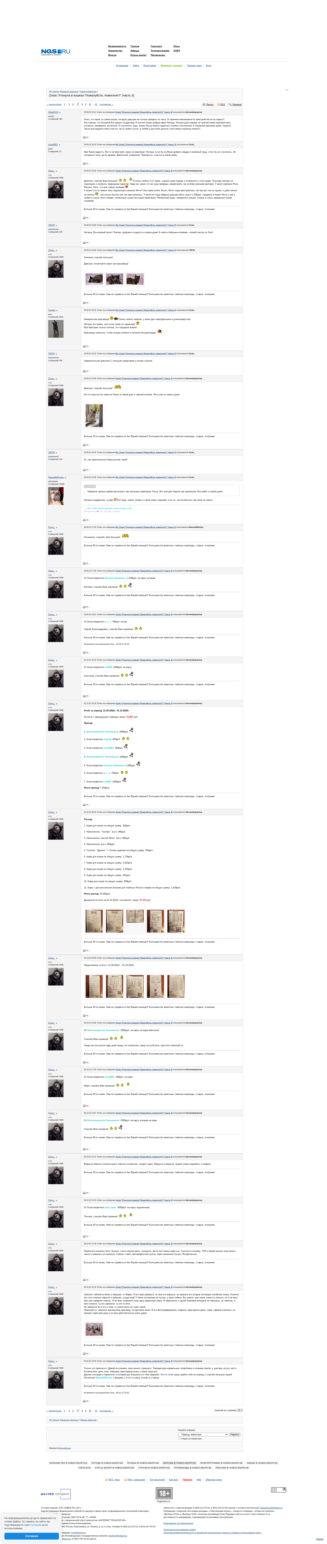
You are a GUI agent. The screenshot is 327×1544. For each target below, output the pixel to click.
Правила (187, 1479)
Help (199, 1479)
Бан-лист (173, 1479)
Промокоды (158, 55)
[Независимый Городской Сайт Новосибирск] (55, 52)
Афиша (134, 50)
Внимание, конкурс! (172, 65)
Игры (177, 46)
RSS (222, 104)
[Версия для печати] (84, 137)
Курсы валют (138, 55)
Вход (208, 65)
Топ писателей (157, 1479)
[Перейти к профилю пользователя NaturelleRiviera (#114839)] (56, 504)
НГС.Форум (54, 91)
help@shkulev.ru (63, 1539)
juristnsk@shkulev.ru (117, 1536)
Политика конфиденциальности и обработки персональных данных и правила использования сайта (212, 1533)
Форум (112, 55)
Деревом (237, 104)
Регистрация (149, 65)
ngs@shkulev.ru (78, 1533)
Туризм (134, 46)
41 (96, 104)
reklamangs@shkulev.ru (271, 1508)
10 (90, 104)
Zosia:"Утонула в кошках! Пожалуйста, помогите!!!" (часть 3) (143, 112)
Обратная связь (214, 1479)
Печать (210, 104)
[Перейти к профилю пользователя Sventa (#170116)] (56, 337)
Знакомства (115, 50)
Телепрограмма (160, 50)
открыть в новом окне (191, 1439)
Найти (136, 65)
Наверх (320, 1539)
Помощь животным (88, 91)
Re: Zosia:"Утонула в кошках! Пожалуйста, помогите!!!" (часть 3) (146, 144)
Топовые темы (194, 65)
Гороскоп (156, 46)
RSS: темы (114, 1479)
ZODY (177, 50)
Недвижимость (117, 46)
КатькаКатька (65, 1448)
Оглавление (122, 65)
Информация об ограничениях (178, 1523)
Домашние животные (69, 91)
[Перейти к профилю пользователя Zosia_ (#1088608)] (56, 197)
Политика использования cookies (180, 1529)
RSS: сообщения (136, 1479)
